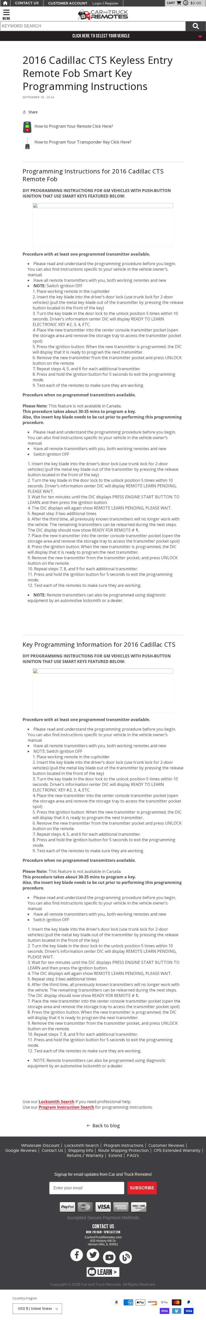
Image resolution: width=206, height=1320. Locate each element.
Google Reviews (21, 1150)
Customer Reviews (166, 1145)
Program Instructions (123, 1145)
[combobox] (92, 26)
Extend (115, 1155)
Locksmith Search (56, 1101)
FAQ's (133, 1155)
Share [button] (33, 112)
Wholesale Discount (40, 1145)
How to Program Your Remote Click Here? (73, 126)
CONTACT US (27, 3)
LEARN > (107, 1272)
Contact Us (52, 1150)
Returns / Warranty (85, 1155)
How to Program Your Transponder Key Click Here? (82, 142)
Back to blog (106, 1125)
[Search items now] (195, 26)
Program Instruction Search (66, 1107)
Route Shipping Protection (123, 1150)
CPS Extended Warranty (177, 1150)
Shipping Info (80, 1150)
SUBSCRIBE (142, 1188)
